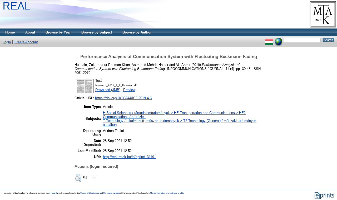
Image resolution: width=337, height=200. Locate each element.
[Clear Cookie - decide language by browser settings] (278, 40)
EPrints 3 (52, 193)
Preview (129, 90)
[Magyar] (269, 40)
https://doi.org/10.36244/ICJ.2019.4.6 (123, 98)
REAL (16, 6)
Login (7, 42)
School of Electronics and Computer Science (100, 193)
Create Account (26, 42)
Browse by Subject (96, 32)
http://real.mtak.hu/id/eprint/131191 (129, 157)
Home (10, 32)
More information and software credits (167, 193)
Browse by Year (58, 32)
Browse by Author (137, 32)
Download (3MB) (107, 90)
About (30, 32)
